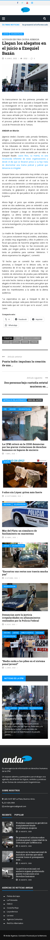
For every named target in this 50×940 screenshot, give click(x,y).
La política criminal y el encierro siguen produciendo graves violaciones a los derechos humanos (30, 872)
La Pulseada (12, 900)
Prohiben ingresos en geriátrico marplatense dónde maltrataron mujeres (31, 825)
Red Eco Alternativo (15, 923)
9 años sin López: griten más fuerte (22, 492)
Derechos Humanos (32, 338)
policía (34, 342)
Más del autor (35, 400)
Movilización (23, 708)
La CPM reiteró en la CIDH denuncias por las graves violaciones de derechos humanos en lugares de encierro (24, 447)
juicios (6, 342)
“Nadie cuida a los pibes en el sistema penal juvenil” (23, 663)
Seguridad (7, 504)
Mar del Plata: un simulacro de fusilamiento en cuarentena (19, 532)
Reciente (6, 815)
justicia (15, 342)
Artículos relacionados (14, 400)
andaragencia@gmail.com (15, 806)
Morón (25, 342)
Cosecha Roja (12, 908)
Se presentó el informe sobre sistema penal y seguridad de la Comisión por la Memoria (31, 840)
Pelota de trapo (13, 896)
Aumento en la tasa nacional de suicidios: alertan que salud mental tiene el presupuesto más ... (31, 856)
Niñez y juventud (27, 633)
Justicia (5, 34)
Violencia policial (17, 34)
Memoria (7, 462)
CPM (5, 409)
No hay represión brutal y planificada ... (24, 716)
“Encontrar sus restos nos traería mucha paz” (25, 573)
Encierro (12, 409)
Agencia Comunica (14, 919)
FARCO (9, 904)
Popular (19, 815)
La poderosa (12, 911)
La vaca (10, 915)
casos (18, 338)
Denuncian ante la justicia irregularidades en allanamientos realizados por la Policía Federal (21, 617)
